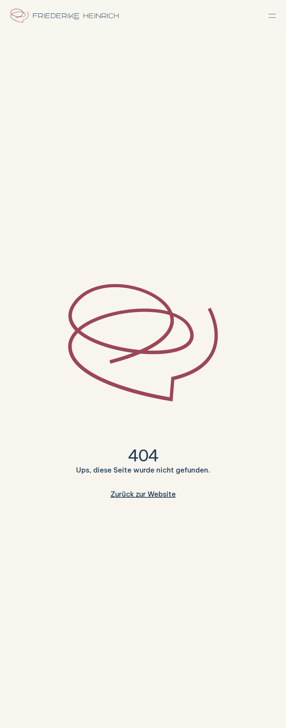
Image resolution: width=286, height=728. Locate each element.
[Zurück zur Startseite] (64, 15)
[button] (272, 15)
